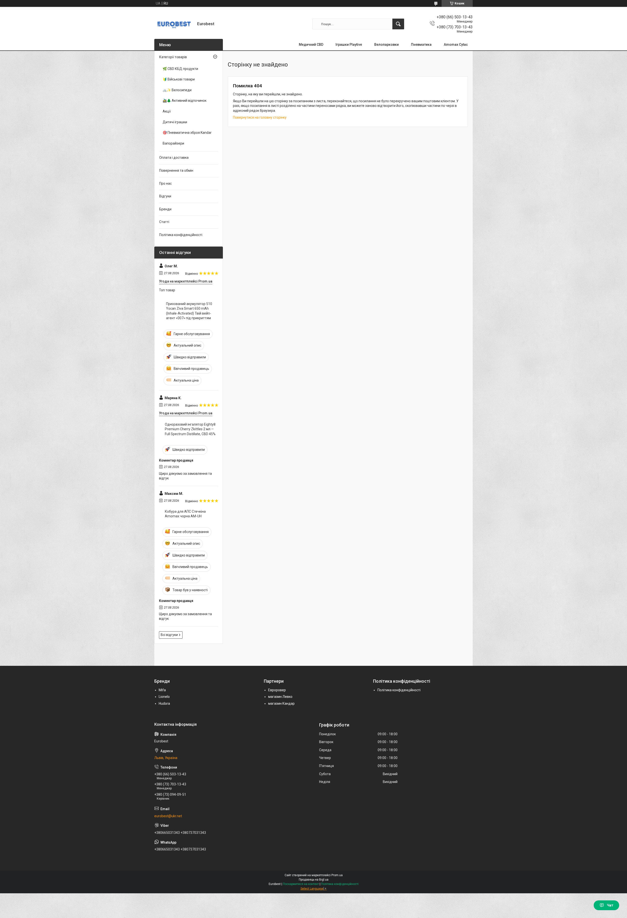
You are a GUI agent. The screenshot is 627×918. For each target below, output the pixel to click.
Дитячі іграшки (175, 122)
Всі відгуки (169, 635)
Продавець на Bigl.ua (313, 879)
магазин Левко (280, 697)
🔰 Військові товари (179, 79)
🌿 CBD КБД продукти (180, 69)
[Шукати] (398, 24)
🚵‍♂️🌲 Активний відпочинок (184, 100)
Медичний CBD (311, 44)
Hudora (164, 703)
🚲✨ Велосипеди (177, 90)
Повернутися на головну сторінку (260, 117)
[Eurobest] (173, 24)
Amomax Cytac (456, 44)
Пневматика (421, 44)
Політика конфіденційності (180, 235)
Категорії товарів (173, 57)
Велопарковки (386, 44)
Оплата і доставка (174, 157)
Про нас (165, 183)
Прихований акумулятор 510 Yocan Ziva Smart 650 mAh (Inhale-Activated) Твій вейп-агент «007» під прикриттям (189, 311)
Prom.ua (337, 875)
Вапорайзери (173, 143)
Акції (167, 111)
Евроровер (277, 690)
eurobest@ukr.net (168, 816)
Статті (164, 222)
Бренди (165, 209)
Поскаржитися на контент (301, 884)
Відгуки (165, 196)
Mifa (162, 690)
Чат (610, 905)
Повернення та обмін (176, 170)
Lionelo (164, 697)
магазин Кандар (281, 703)
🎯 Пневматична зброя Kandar (187, 133)
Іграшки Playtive (349, 44)
